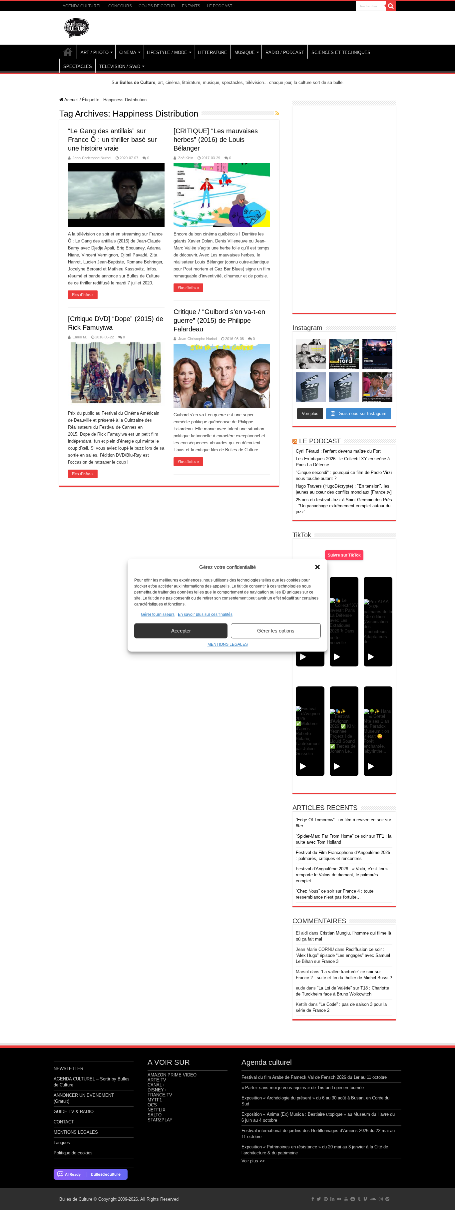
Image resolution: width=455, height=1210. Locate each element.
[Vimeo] (365, 1199)
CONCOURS (120, 6)
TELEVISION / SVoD (119, 66)
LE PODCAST (219, 6)
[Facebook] (313, 1199)
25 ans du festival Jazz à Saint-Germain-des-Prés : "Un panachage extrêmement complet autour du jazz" (344, 505)
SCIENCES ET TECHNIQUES (340, 52)
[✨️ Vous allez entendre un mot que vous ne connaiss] (377, 387)
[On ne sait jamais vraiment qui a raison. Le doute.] (344, 354)
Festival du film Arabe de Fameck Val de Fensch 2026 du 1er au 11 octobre (314, 1077)
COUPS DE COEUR (157, 6)
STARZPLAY (160, 1119)
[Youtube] (345, 1199)
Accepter (181, 630)
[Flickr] (339, 1199)
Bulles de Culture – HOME (68, 52)
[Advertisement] (344, 209)
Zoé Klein (185, 158)
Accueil (71, 99)
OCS (152, 1104)
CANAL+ (156, 1084)
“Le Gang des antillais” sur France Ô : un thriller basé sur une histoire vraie (112, 139)
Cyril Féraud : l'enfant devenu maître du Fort (338, 451)
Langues (62, 1142)
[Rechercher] (391, 6)
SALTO (155, 1114)
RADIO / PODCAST (284, 52)
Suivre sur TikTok (344, 555)
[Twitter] (319, 1199)
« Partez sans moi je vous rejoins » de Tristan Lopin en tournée (302, 1087)
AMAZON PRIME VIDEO (172, 1074)
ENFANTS (191, 6)
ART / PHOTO (95, 52)
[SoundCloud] (373, 1199)
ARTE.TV (157, 1079)
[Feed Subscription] (277, 113)
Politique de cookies (73, 1152)
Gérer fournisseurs (158, 614)
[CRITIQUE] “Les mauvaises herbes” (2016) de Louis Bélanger (216, 139)
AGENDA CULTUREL (82, 6)
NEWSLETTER (68, 1068)
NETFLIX (157, 1109)
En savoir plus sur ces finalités (205, 614)
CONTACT (64, 1121)
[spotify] (387, 1199)
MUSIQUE (244, 52)
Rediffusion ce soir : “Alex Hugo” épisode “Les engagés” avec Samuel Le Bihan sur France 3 (343, 955)
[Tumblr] (359, 1199)
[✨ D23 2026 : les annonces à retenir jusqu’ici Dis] (377, 354)
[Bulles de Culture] (77, 27)
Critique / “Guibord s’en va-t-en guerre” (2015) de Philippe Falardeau (219, 320)
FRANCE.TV (160, 1094)
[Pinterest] (325, 1199)
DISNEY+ (157, 1089)
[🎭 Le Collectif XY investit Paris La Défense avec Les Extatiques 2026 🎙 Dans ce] (344, 621)
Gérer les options (275, 630)
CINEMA (127, 52)
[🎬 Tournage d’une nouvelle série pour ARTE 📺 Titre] (344, 387)
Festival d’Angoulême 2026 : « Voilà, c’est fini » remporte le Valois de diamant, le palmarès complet (342, 874)
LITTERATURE (212, 52)
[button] (317, 567)
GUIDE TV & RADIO (74, 1111)
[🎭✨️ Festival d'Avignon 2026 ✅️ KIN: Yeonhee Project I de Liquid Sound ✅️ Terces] (344, 731)
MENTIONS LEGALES (228, 644)
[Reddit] (353, 1199)
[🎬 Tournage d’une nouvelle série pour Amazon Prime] (311, 354)
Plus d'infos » (83, 294)
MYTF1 (155, 1099)
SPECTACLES (77, 66)
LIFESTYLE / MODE (167, 52)
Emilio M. (80, 337)
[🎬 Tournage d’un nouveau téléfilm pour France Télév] (311, 387)
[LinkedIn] (332, 1199)
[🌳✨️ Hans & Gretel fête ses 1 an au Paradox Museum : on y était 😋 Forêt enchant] (378, 731)
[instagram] (380, 1199)
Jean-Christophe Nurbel (92, 158)
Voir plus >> (253, 1160)
